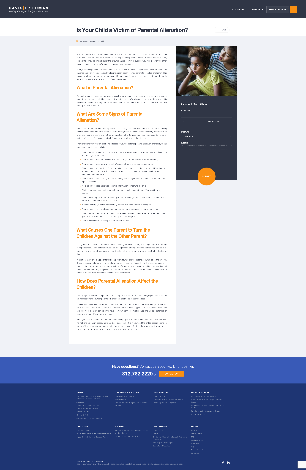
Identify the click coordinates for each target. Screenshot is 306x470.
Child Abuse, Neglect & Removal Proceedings (168, 399)
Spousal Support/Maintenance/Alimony (89, 418)
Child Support (82, 426)
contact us (257, 9)
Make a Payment (197, 450)
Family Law (119, 426)
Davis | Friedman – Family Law (28, 9)
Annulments (80, 402)
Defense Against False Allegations (164, 403)
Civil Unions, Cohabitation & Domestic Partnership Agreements (170, 438)
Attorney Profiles (196, 434)
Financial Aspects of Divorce (127, 392)
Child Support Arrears (84, 430)
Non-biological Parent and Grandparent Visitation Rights (208, 406)
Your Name (185, 110)
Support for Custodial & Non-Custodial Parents (92, 437)
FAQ (192, 437)
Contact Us (171, 374)
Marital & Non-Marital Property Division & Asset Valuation (131, 404)
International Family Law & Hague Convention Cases (206, 401)
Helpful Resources (197, 440)
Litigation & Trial (82, 415)
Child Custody (158, 430)
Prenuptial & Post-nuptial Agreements (127, 436)
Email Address (213, 121)
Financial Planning (121, 399)
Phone (183, 121)
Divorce (79, 392)
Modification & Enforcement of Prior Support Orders (93, 434)
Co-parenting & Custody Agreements (203, 396)
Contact (136, 326)
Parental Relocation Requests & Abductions (205, 411)
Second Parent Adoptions (161, 446)
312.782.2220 (238, 9)
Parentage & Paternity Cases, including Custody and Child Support (131, 432)
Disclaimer (100, 461)
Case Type (185, 132)
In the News (195, 443)
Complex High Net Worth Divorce (87, 408)
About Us (194, 430)
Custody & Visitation (200, 392)
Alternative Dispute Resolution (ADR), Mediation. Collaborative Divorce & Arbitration (92, 397)
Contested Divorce (82, 412)
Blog (192, 447)
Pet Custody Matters (198, 414)
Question (184, 143)
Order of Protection (159, 396)
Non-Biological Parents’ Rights (163, 443)
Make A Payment (277, 9)
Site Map (90, 461)
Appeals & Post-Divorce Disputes (87, 405)
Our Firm (194, 426)
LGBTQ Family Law (160, 426)
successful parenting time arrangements (116, 128)
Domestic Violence (161, 392)
